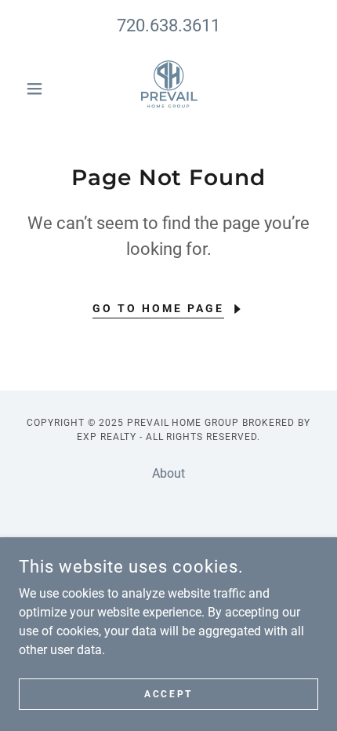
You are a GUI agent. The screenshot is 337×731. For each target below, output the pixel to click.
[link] (168, 88)
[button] (41, 88)
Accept (168, 693)
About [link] (168, 473)
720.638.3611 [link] (168, 25)
